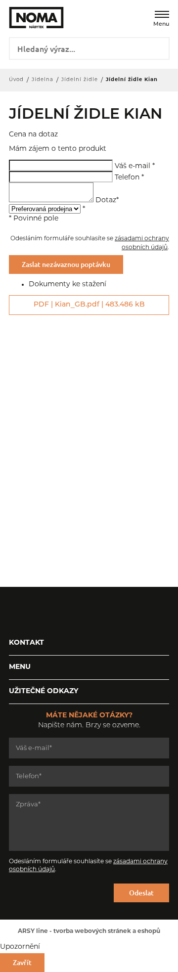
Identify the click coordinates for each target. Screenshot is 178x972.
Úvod (16, 80)
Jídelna (42, 80)
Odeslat (141, 892)
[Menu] (162, 14)
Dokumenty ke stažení (67, 284)
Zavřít (22, 962)
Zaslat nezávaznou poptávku (66, 264)
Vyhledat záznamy (158, 47)
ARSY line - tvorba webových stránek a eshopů (89, 931)
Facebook (16, 611)
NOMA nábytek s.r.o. (29, 17)
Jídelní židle (79, 80)
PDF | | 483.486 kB (89, 305)
